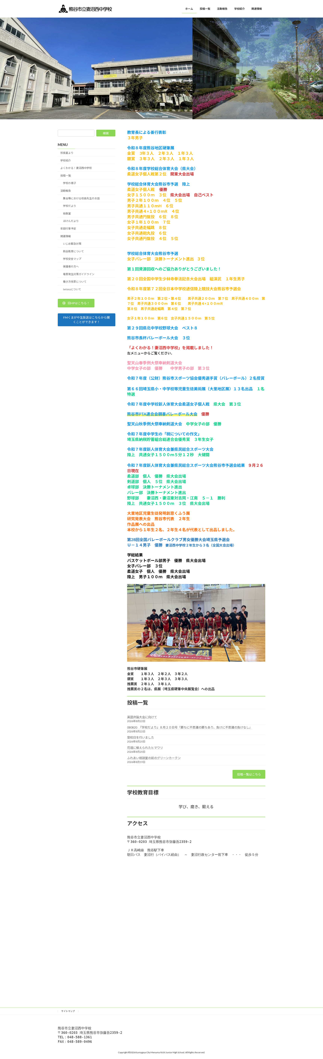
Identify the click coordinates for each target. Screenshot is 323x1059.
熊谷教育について (73, 251)
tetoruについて (72, 289)
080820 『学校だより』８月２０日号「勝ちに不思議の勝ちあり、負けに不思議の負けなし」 (189, 727)
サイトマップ (68, 1011)
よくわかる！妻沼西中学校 (76, 167)
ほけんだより (71, 221)
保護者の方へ (71, 266)
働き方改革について (75, 281)
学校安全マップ (72, 259)
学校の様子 (69, 183)
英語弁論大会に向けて (142, 717)
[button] (158, 116)
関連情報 (65, 236)
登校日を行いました (140, 737)
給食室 (67, 213)
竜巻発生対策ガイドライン (78, 274)
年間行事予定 (68, 228)
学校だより (69, 205)
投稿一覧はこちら (249, 774)
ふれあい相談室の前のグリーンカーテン (154, 758)
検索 (106, 133)
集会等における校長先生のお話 (81, 198)
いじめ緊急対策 (72, 243)
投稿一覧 (65, 175)
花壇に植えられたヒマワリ (145, 747)
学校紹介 (65, 160)
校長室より (66, 152)
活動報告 (65, 190)
